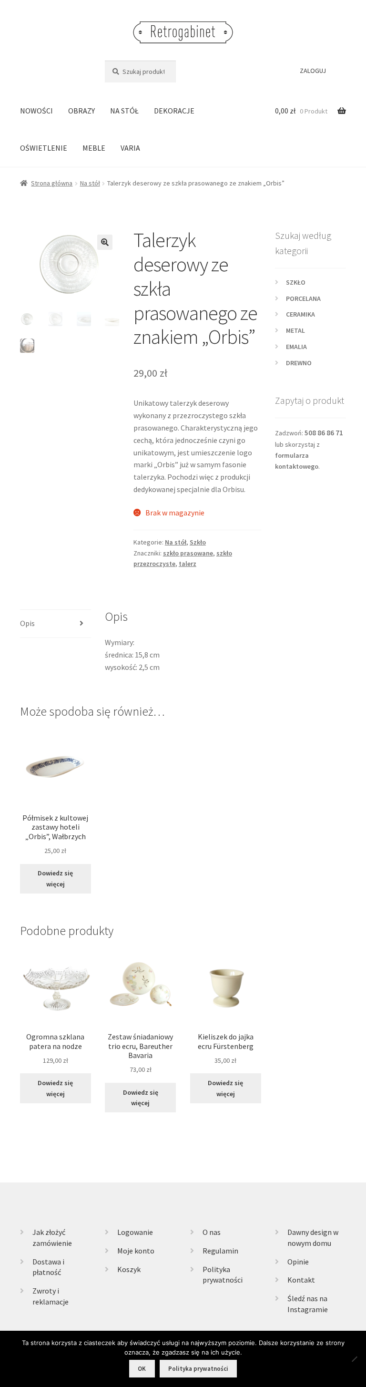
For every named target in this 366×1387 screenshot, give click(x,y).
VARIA (130, 148)
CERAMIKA (300, 314)
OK (142, 1369)
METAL (295, 330)
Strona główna (51, 183)
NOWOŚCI (36, 110)
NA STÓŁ (124, 110)
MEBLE (93, 148)
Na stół (90, 183)
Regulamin (220, 1250)
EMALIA (296, 346)
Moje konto (135, 1250)
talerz (187, 563)
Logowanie (135, 1232)
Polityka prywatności (198, 1369)
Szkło (198, 542)
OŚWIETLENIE (43, 148)
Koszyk (129, 1269)
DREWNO (299, 363)
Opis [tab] (27, 623)
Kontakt (301, 1279)
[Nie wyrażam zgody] (354, 1359)
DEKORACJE (174, 110)
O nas (212, 1232)
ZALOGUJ (313, 70)
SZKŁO (295, 282)
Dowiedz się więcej (55, 878)
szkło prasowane (188, 553)
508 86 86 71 (324, 432)
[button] (104, 242)
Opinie (298, 1261)
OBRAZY (81, 110)
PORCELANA (303, 298)
